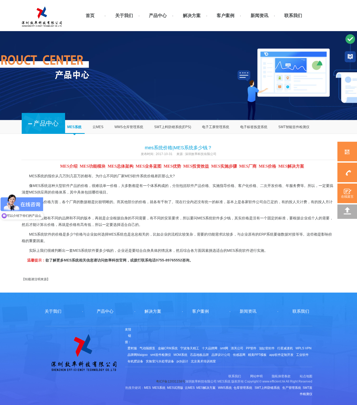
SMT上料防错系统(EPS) (172, 127)
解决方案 (192, 15)
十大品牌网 (209, 348)
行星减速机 (285, 348)
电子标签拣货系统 (253, 127)
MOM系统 (180, 355)
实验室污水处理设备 (160, 361)
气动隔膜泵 (147, 348)
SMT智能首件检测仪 (293, 127)
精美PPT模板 (257, 355)
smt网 (224, 348)
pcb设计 (182, 361)
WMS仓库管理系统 (128, 127)
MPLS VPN (304, 348)
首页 (90, 15)
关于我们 (124, 15)
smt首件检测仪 (160, 355)
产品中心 (158, 15)
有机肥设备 (135, 361)
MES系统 (74, 127)
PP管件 (251, 348)
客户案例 (225, 15)
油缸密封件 (267, 348)
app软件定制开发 (281, 355)
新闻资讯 (259, 15)
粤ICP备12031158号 (170, 381)
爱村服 (132, 348)
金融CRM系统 (168, 348)
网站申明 (256, 376)
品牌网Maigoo (138, 355)
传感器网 (239, 355)
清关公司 (237, 348)
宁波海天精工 (189, 348)
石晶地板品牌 (199, 355)
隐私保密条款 (281, 376)
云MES (98, 127)
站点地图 (306, 376)
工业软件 (302, 355)
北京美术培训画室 (203, 361)
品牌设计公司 (220, 355)
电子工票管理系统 (215, 127)
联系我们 (293, 15)
